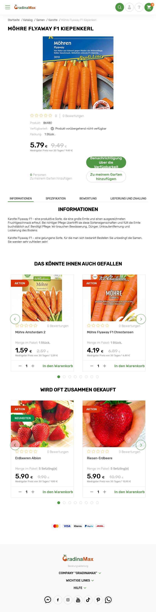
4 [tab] (75, 376)
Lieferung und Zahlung (128, 198)
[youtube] (78, 599)
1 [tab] (58, 376)
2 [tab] (64, 376)
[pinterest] (98, 599)
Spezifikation (56, 198)
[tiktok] (88, 599)
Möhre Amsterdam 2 (30, 332)
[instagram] (68, 599)
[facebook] (57, 599)
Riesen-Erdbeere (99, 458)
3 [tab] (69, 376)
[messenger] (47, 599)
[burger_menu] (7, 7)
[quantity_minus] (20, 365)
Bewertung (88, 198)
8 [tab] (97, 376)
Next (141, 319)
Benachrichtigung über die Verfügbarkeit (106, 162)
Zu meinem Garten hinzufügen (106, 176)
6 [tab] (86, 376)
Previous (15, 319)
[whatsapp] (108, 599)
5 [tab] (80, 376)
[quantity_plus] (32, 365)
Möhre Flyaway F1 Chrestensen (110, 332)
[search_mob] (119, 7)
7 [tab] (91, 376)
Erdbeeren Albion (28, 458)
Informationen (21, 198)
